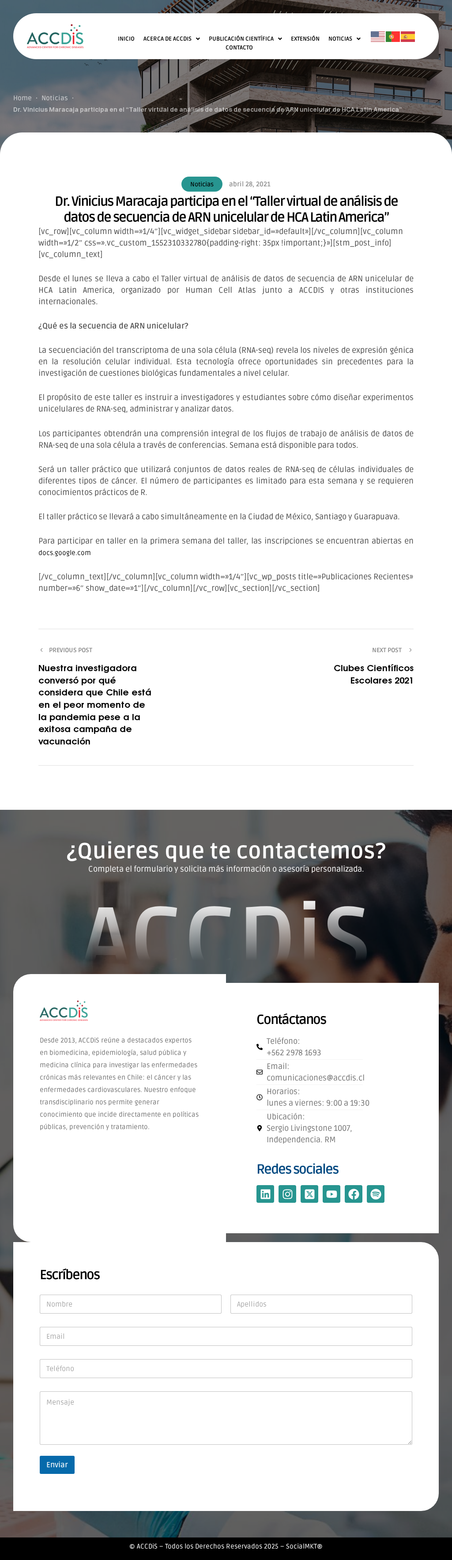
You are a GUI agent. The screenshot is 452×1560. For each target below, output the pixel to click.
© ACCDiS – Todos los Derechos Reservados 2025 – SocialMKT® (226, 1546)
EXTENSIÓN (305, 38)
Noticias (202, 184)
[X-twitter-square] (309, 1194)
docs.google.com (64, 553)
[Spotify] (375, 1194)
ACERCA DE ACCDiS (167, 38)
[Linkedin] (265, 1194)
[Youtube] (331, 1194)
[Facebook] (353, 1194)
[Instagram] (287, 1194)
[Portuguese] (393, 37)
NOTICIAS (340, 38)
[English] (378, 37)
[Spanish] (408, 37)
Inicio (126, 38)
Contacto (239, 47)
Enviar (57, 1464)
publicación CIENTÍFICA (241, 38)
